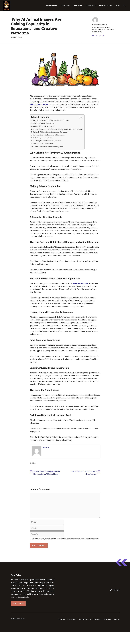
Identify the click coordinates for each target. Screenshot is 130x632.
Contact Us (18, 604)
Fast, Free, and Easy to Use (43, 138)
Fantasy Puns (51, 5)
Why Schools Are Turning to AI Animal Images (51, 120)
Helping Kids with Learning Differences (48, 135)
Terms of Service (85, 619)
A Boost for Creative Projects (44, 126)
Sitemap (116, 619)
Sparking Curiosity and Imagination (47, 141)
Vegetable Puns (105, 5)
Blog (118, 5)
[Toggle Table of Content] (80, 117)
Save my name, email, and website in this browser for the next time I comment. (65, 539)
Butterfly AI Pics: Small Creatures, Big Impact (50, 132)
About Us (61, 619)
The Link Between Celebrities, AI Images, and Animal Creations (58, 129)
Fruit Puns (77, 5)
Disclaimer (97, 619)
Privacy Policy (72, 619)
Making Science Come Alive (43, 123)
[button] (124, 5)
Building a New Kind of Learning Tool (48, 147)
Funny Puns (90, 5)
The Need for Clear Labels (43, 144)
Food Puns (65, 5)
